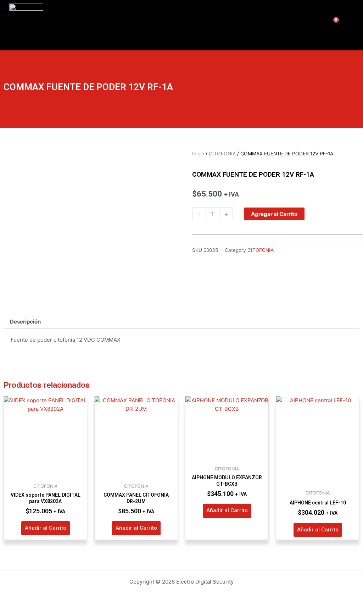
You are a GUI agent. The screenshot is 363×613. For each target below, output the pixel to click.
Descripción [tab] (25, 321)
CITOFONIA (222, 153)
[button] (307, 25)
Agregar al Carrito (274, 214)
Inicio (198, 153)
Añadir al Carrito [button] (45, 528)
